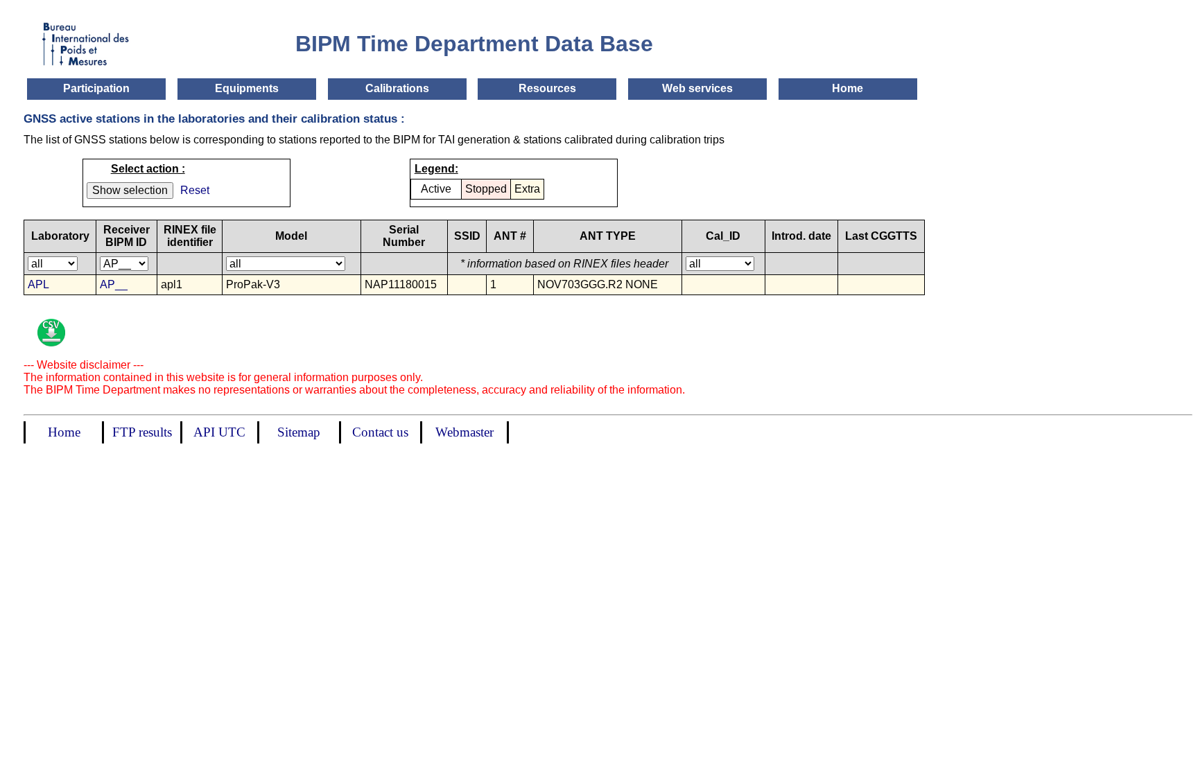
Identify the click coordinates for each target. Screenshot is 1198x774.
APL (38, 284)
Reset (194, 190)
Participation (96, 88)
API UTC (219, 432)
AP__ (114, 284)
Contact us (380, 432)
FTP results (142, 432)
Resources (547, 88)
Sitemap (298, 432)
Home (847, 88)
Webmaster (464, 432)
